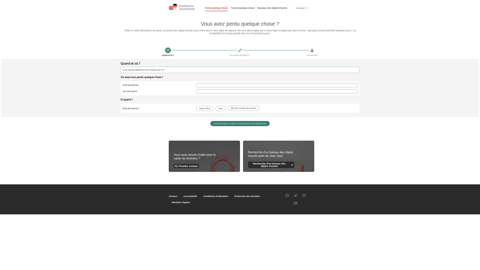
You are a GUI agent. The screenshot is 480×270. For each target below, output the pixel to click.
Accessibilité (190, 196)
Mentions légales (181, 202)
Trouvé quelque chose (243, 8)
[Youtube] (295, 203)
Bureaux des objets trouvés (272, 8)
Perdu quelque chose (216, 8)
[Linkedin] (304, 195)
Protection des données (247, 196)
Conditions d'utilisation (215, 196)
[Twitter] (295, 195)
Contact (173, 196)
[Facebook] (287, 195)
